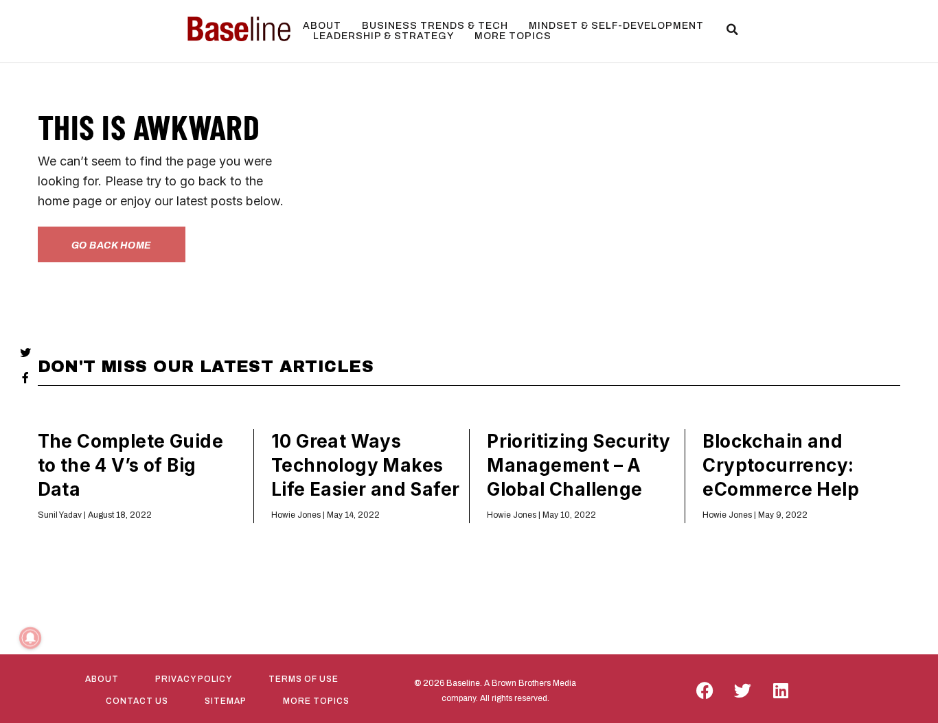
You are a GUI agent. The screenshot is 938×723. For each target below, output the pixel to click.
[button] (732, 29)
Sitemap (226, 701)
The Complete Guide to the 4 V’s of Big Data (130, 465)
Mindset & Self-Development (616, 26)
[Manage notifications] (30, 638)
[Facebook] (705, 691)
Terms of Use (303, 679)
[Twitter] (743, 691)
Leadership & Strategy (383, 36)
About (322, 26)
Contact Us (137, 701)
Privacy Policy (193, 679)
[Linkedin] (781, 691)
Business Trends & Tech (435, 26)
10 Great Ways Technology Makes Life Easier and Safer (365, 465)
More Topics (512, 36)
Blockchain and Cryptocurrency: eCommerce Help (780, 465)
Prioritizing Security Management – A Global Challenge (579, 465)
